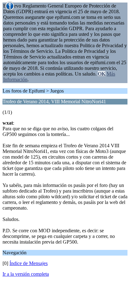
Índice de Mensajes (28, 263)
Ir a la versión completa (26, 274)
